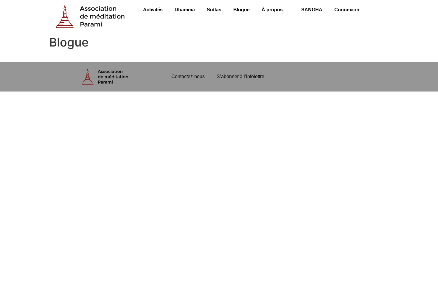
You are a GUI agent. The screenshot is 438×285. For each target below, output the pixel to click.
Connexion (346, 9)
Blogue (241, 9)
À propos (272, 9)
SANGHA (311, 9)
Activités (153, 9)
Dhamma (185, 9)
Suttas (214, 9)
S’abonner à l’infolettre (240, 76)
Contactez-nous (188, 76)
